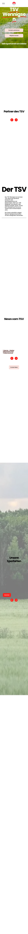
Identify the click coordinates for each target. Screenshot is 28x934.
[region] (14, 123)
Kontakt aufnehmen (14, 30)
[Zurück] (12, 128)
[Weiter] (16, 128)
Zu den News (14, 375)
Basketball (6, 603)
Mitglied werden (14, 35)
